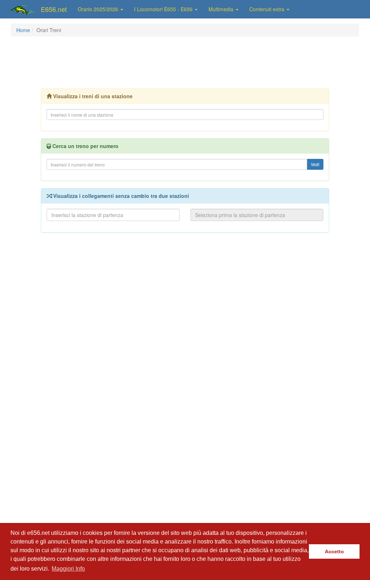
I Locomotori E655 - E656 (164, 9)
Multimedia (221, 9)
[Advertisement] (185, 62)
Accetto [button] (334, 551)
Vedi (315, 164)
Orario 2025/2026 (99, 9)
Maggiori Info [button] (68, 569)
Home (23, 30)
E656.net (54, 9)
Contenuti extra (267, 9)
